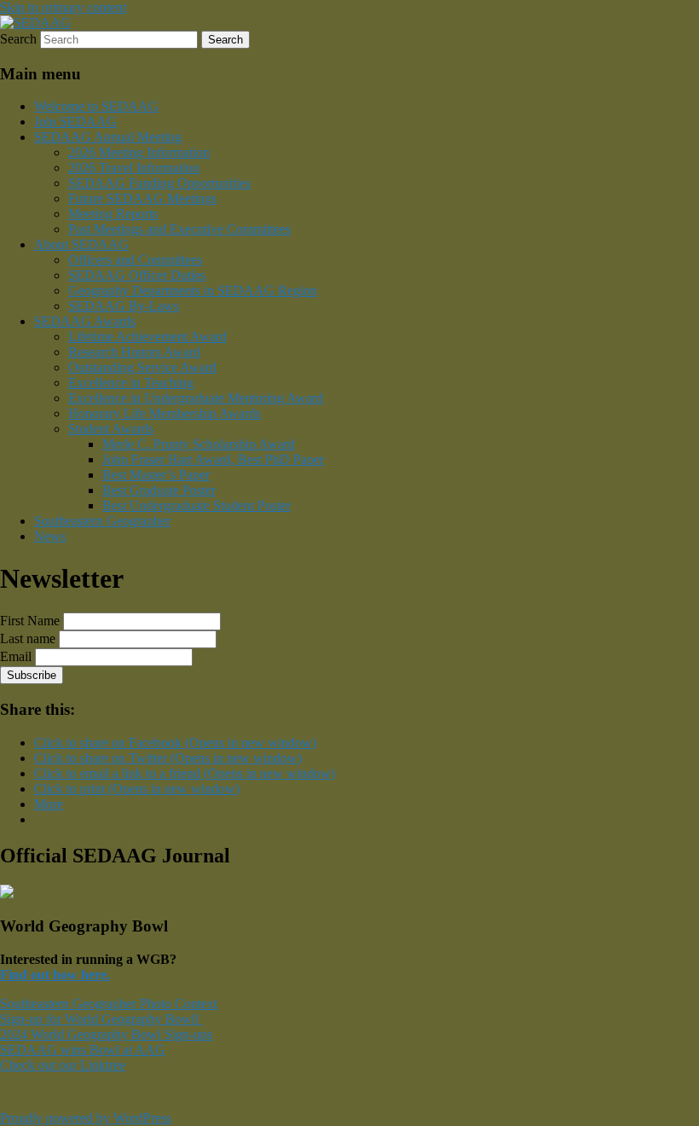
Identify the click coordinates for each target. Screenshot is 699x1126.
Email (16, 656)
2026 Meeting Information (139, 152)
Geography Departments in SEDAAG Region (192, 290)
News (50, 536)
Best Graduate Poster (159, 490)
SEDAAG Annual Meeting (108, 137)
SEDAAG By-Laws (123, 306)
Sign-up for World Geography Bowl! (101, 1019)
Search (18, 39)
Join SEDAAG (75, 121)
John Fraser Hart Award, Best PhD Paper (213, 459)
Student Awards (110, 428)
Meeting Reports (113, 213)
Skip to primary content (63, 7)
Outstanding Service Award (142, 367)
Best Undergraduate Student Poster (196, 505)
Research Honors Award (134, 352)
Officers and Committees (135, 259)
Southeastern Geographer (102, 521)
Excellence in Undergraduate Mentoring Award (195, 398)
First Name (30, 620)
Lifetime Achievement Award (147, 336)
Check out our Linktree (62, 1065)
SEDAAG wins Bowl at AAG (82, 1049)
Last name (27, 638)
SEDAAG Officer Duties (136, 275)
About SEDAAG (81, 244)
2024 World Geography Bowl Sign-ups (106, 1034)
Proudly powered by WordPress (85, 1118)
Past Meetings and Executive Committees (179, 229)
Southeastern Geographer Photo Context (108, 1003)
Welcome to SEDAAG (96, 106)
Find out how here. (55, 974)
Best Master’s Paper (156, 474)
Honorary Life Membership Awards (164, 413)
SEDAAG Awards (85, 321)
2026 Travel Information (133, 167)
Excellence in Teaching (131, 382)
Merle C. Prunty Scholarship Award (198, 444)
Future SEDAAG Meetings (142, 198)
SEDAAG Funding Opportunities (159, 183)
